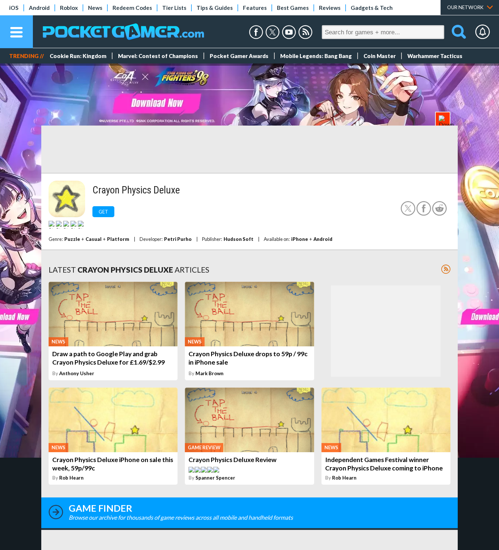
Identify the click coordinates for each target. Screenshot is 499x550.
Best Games (293, 7)
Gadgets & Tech (372, 7)
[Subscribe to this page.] (446, 269)
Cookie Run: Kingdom (78, 56)
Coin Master (379, 56)
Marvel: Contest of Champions (158, 56)
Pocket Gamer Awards (239, 56)
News (95, 7)
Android (39, 7)
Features (255, 7)
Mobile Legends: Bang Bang (316, 56)
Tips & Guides (215, 7)
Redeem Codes (132, 7)
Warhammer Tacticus (434, 56)
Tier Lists (174, 7)
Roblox (69, 7)
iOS (14, 7)
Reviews (329, 7)
